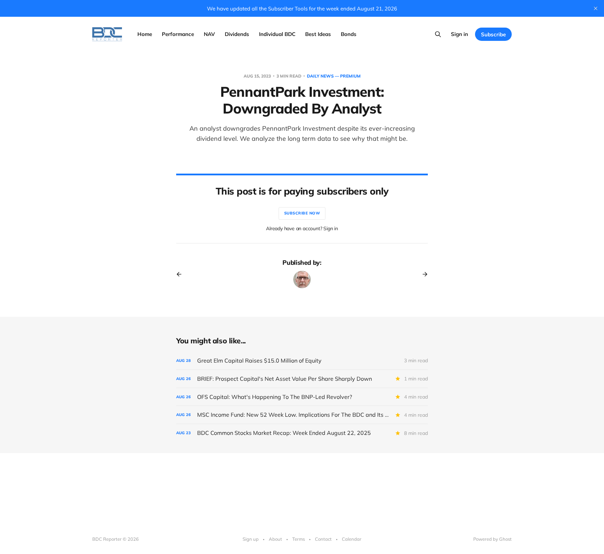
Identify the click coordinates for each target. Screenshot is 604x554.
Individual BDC (277, 34)
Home (144, 34)
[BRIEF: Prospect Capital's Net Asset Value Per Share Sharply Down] (302, 379)
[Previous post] (181, 274)
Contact (323, 539)
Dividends (237, 34)
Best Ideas (318, 34)
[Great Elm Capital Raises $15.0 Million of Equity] (302, 361)
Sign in (459, 34)
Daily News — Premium (334, 76)
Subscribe (493, 34)
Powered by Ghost (492, 539)
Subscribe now (302, 213)
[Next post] (422, 274)
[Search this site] (438, 34)
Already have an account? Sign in (302, 228)
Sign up (251, 539)
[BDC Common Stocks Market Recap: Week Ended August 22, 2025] (302, 433)
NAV (209, 34)
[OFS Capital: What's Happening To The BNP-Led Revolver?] (302, 397)
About (275, 539)
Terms (298, 539)
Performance (178, 34)
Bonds (349, 34)
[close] (595, 8)
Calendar (351, 539)
